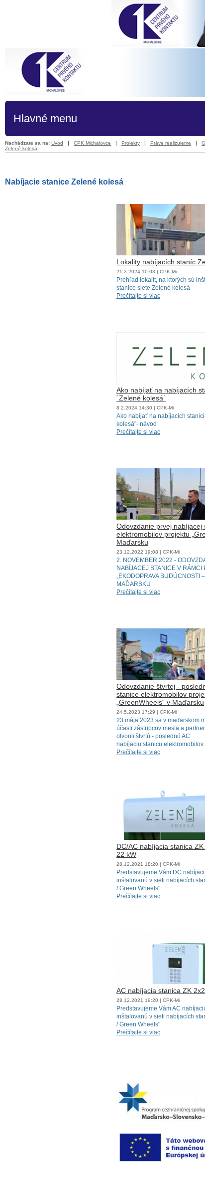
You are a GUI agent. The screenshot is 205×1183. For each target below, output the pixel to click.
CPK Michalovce (92, 143)
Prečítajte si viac (138, 295)
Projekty (130, 143)
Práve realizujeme (170, 143)
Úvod (57, 143)
